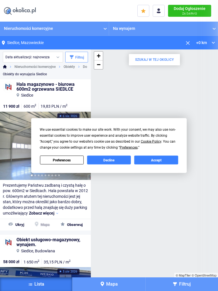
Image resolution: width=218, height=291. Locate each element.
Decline (108, 160)
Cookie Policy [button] (151, 142)
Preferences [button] (129, 147)
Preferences (62, 160)
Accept (156, 160)
